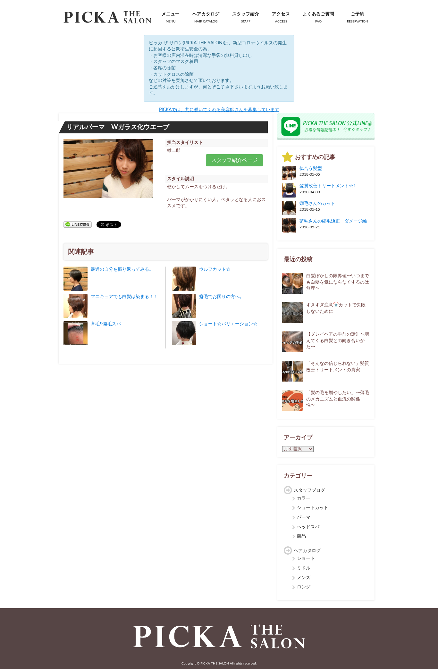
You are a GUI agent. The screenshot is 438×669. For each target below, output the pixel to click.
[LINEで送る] (77, 224)
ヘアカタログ (205, 17)
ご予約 (357, 17)
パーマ (303, 517)
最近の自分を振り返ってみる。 (122, 269)
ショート (306, 558)
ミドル (303, 568)
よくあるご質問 (318, 17)
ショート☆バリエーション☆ (228, 324)
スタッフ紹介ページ (234, 160)
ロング (303, 587)
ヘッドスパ (308, 527)
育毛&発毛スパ (106, 324)
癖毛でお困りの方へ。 (221, 297)
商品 (301, 536)
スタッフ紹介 (245, 17)
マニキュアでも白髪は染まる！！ (124, 297)
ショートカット (312, 508)
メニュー (171, 17)
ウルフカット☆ (215, 269)
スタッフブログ (309, 490)
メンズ (303, 578)
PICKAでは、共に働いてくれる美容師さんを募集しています (219, 110)
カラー (303, 498)
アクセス (281, 17)
